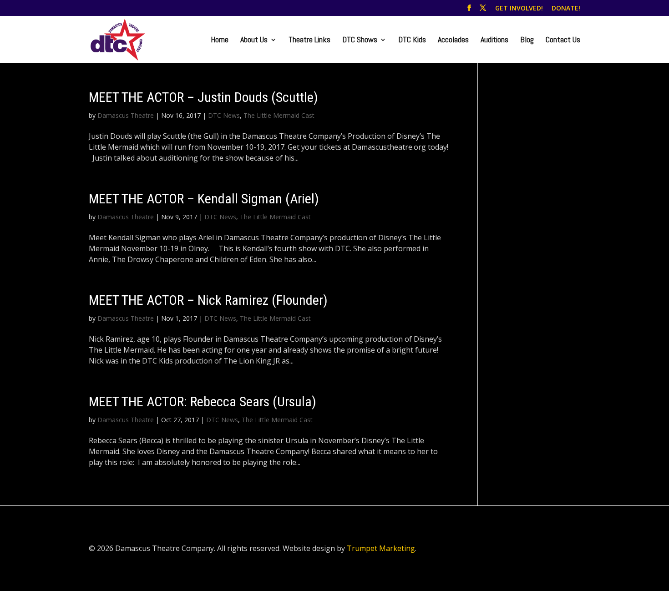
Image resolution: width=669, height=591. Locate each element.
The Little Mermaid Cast (278, 115)
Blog (527, 40)
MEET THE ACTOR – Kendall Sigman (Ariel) (204, 199)
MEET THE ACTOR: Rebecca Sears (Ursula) (202, 401)
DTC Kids (412, 40)
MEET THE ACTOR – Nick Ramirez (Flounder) (208, 300)
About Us (254, 40)
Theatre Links (309, 40)
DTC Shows (359, 40)
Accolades (453, 40)
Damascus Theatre (125, 115)
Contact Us (563, 40)
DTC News (224, 115)
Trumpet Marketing (381, 548)
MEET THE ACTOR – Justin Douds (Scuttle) (203, 97)
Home (219, 40)
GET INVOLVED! (519, 8)
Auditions (494, 40)
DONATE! (566, 8)
